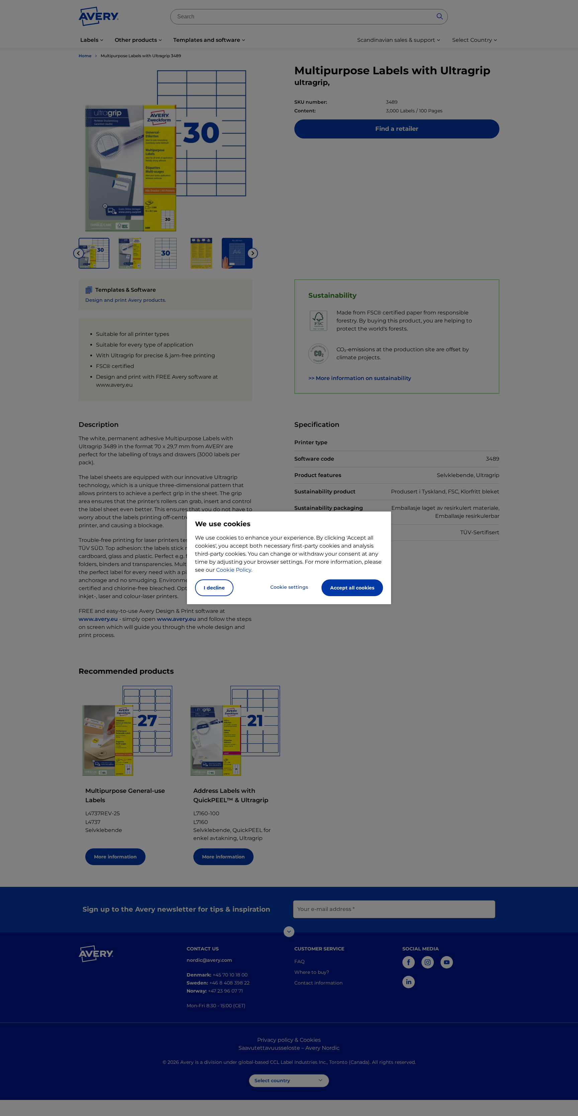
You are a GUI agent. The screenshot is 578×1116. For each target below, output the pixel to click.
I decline (214, 588)
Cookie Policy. (234, 570)
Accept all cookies (352, 588)
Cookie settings (289, 587)
